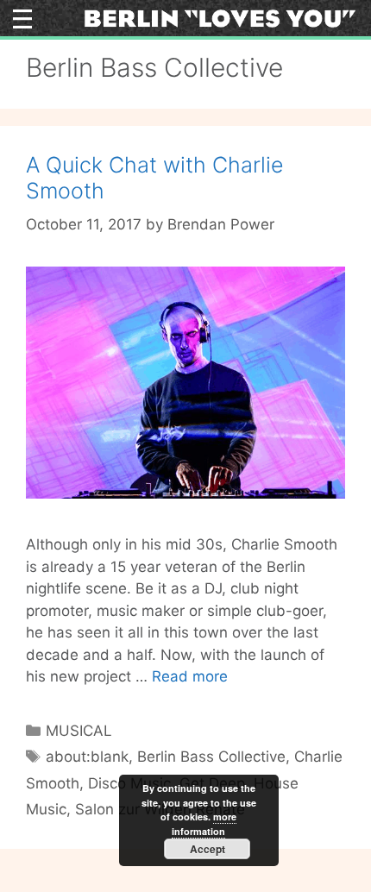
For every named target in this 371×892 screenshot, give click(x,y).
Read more (190, 676)
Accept (207, 849)
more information (204, 824)
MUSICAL (79, 730)
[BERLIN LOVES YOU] (220, 17)
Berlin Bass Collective (211, 756)
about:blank (87, 756)
